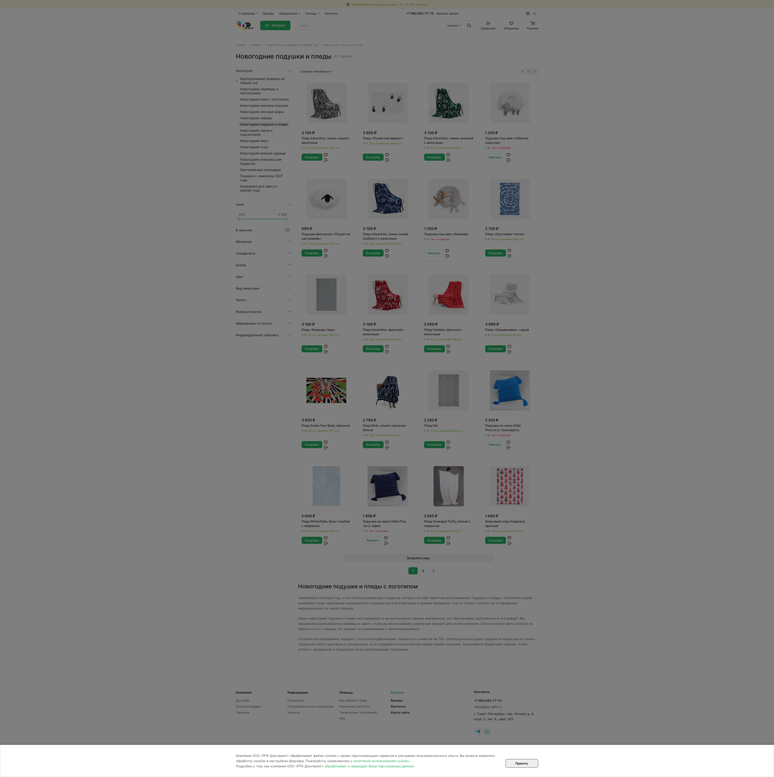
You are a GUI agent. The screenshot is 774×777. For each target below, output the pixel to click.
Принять (521, 763)
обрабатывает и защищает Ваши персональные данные (369, 766)
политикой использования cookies (381, 761)
